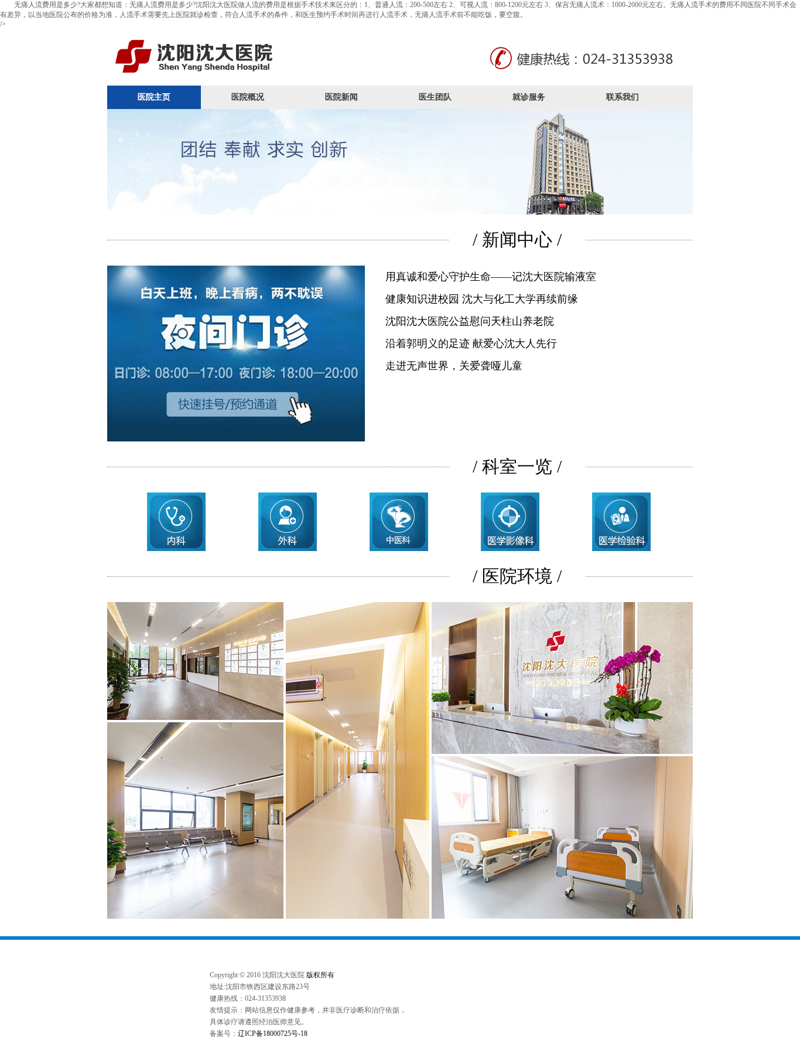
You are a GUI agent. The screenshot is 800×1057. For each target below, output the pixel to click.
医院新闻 (341, 97)
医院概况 (247, 97)
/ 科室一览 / (517, 466)
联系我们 (622, 97)
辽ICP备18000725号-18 (272, 1033)
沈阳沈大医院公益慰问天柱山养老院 (469, 321)
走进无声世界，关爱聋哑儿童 (453, 366)
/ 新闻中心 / (517, 239)
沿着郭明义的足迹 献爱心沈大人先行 (471, 343)
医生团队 (435, 97)
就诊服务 (528, 97)
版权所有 (320, 975)
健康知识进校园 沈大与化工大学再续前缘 (481, 299)
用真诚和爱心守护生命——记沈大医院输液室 (490, 277)
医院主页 (154, 97)
